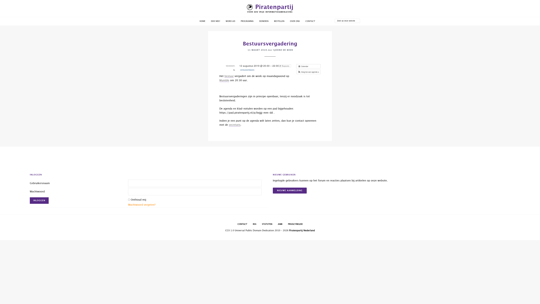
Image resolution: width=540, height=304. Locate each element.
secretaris (234, 125)
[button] (308, 72)
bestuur (229, 76)
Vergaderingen (247, 70)
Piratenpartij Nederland (302, 230)
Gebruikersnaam (40, 183)
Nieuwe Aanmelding (289, 191)
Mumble (224, 80)
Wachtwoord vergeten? (142, 205)
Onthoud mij (138, 200)
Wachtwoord (37, 191)
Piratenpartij (274, 7)
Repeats (285, 66)
